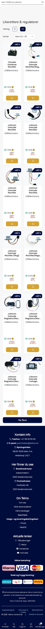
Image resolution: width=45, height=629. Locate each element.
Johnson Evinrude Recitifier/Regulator (33, 64)
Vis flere (22, 420)
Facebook (24, 548)
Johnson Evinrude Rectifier (12, 127)
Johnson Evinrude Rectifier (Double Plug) (33, 190)
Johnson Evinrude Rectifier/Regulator (33, 253)
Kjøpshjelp (22, 515)
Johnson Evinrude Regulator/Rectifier (12, 316)
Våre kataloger (22, 510)
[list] (14, 29)
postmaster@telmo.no (27, 443)
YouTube (23, 552)
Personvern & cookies (23, 611)
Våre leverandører (22, 506)
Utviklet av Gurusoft (36, 614)
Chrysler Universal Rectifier (12, 64)
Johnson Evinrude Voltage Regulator (33, 379)
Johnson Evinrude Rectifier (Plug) (12, 253)
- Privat (22, 523)
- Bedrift (23, 527)
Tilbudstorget (23, 540)
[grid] (23, 29)
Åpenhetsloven (37, 610)
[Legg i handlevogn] (12, 98)
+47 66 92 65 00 (28, 439)
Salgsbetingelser (8, 610)
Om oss (22, 502)
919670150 (31, 601)
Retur (24, 544)
